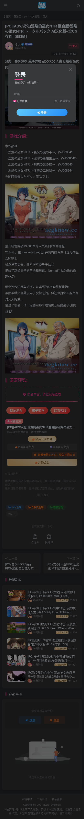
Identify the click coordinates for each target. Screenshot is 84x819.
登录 (43, 112)
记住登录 (22, 101)
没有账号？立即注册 (25, 82)
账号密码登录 (63, 101)
